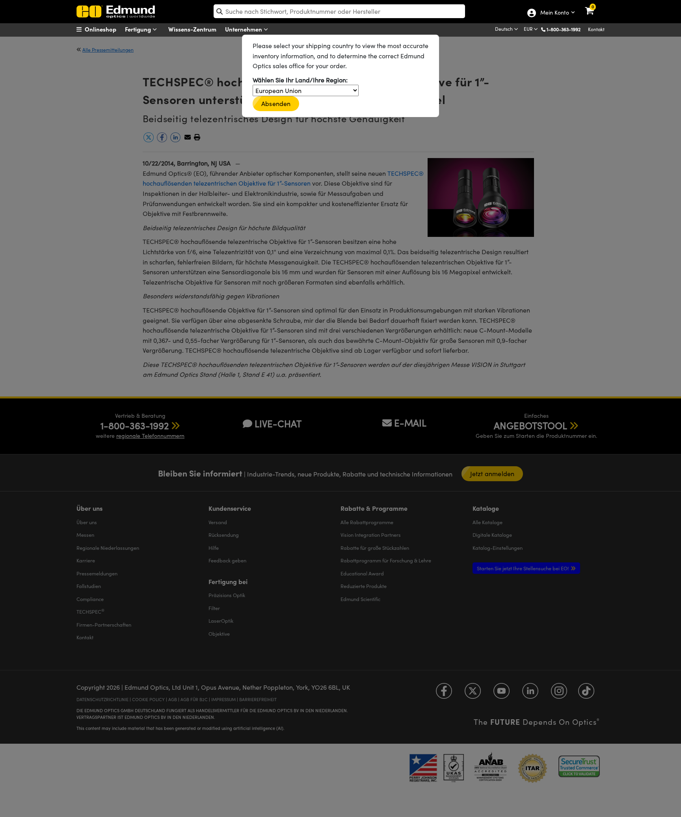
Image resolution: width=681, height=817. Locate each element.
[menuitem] (106, 29)
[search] (339, 11)
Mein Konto (554, 13)
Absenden (275, 103)
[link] (594, 6)
